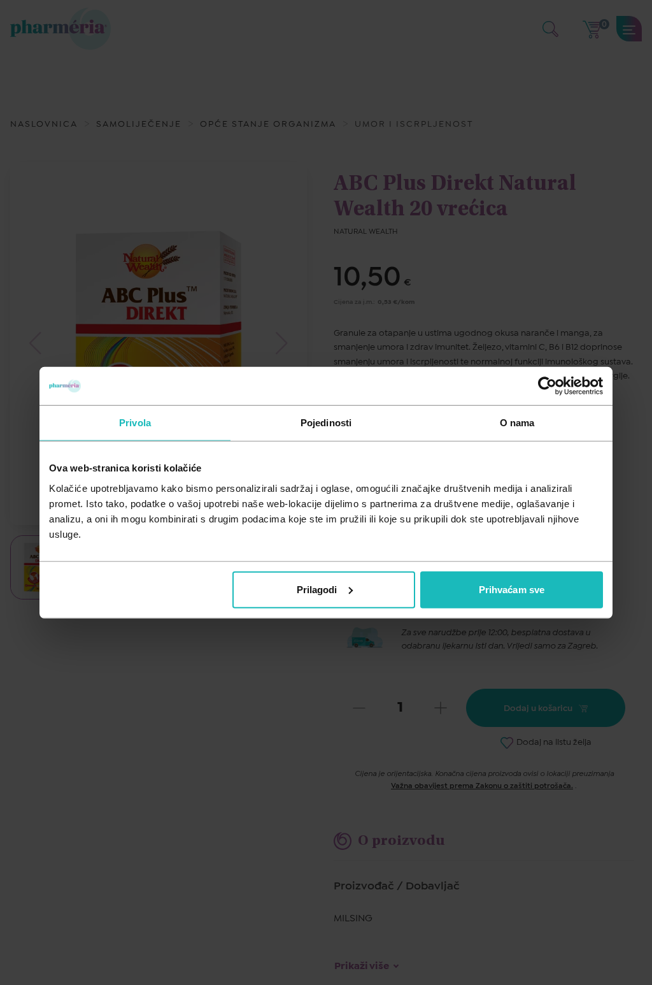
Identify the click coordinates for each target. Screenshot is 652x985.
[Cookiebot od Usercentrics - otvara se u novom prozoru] (547, 386)
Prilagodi (317, 589)
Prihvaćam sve (511, 589)
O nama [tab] (517, 422)
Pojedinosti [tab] (326, 422)
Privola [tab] (135, 422)
